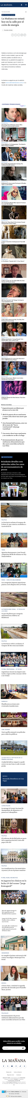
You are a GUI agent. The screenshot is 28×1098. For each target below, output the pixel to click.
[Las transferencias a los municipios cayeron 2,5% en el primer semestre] (14, 856)
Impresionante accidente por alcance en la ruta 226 (13, 409)
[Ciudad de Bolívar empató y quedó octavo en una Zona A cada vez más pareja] (14, 747)
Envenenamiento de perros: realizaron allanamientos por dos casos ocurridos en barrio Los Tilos (14, 443)
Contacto (18, 1075)
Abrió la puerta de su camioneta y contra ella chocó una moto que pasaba (15, 416)
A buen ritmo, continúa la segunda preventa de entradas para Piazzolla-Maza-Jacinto (13, 987)
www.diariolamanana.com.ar (14, 82)
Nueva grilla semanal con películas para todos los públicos (13, 733)
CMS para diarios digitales (16, 1096)
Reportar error (10, 1075)
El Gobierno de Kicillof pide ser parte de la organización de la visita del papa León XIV (13, 840)
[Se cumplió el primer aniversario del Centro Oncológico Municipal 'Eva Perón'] (14, 943)
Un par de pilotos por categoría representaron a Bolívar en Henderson (12, 615)
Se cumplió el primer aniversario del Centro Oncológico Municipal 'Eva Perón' (13, 957)
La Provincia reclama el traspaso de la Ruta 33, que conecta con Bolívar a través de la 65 (13, 524)
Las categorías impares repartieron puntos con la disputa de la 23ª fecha (13, 583)
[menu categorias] (26, 4)
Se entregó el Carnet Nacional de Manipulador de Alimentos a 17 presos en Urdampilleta (12, 810)
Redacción (8, 1072)
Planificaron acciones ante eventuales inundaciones (10, 705)
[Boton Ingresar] (21, 4)
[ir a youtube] (12, 1066)
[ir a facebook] (3, 1066)
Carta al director (18, 1072)
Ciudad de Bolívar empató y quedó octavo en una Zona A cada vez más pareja (13, 764)
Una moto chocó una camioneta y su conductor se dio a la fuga (14, 434)
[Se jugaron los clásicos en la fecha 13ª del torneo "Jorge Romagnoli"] (14, 897)
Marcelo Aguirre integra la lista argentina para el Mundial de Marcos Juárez (9, 912)
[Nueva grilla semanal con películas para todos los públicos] (14, 719)
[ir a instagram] (16, 1066)
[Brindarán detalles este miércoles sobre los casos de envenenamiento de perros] (14, 489)
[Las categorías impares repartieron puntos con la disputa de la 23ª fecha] (14, 570)
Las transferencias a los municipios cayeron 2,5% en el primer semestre (13, 869)
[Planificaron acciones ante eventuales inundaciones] (14, 691)
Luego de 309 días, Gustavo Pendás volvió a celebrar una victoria (9, 920)
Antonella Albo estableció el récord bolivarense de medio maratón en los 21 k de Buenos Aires (9, 928)
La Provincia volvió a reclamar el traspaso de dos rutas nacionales (12, 644)
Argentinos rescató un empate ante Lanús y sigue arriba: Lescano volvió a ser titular (13, 674)
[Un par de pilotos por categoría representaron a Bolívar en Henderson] (14, 599)
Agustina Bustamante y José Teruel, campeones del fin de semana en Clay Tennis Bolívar (13, 554)
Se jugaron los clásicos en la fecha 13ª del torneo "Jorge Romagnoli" (13, 883)
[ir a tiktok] (20, 1066)
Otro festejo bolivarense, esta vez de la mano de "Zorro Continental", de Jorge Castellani (15, 426)
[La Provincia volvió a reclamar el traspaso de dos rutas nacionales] (14, 631)
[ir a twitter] (7, 1066)
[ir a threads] (24, 1066)
